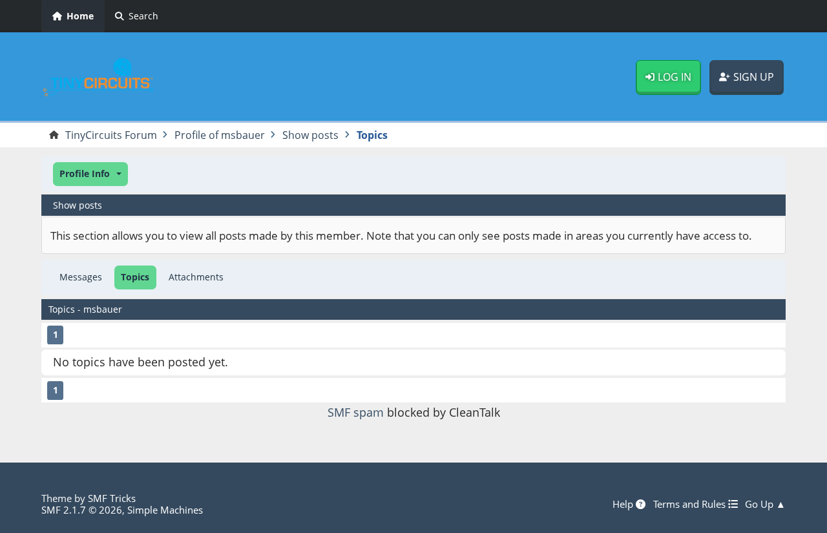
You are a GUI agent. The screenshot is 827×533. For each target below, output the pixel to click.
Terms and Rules (690, 504)
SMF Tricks (112, 498)
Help (624, 504)
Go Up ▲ (765, 504)
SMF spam (356, 412)
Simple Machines (165, 509)
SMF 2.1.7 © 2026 (81, 509)
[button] (90, 174)
